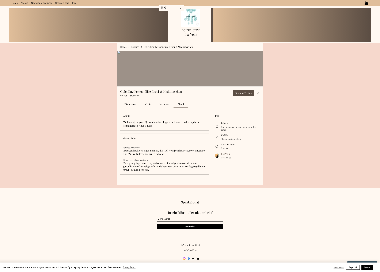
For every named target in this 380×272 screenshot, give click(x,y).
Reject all (353, 267)
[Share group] (258, 93)
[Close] (376, 267)
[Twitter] (193, 258)
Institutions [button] (339, 267)
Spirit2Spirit (191, 30)
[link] (366, 3)
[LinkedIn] (197, 258)
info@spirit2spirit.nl (190, 245)
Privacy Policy (129, 267)
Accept (367, 267)
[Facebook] (188, 258)
